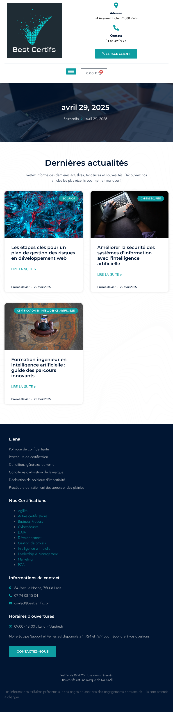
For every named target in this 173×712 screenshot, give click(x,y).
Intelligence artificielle (34, 548)
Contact (116, 35)
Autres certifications (32, 516)
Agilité (22, 510)
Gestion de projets (32, 543)
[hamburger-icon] (71, 71)
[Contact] (116, 28)
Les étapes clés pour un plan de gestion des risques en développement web (43, 253)
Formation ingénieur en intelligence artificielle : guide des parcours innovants (39, 367)
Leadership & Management (38, 553)
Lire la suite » (23, 269)
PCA (21, 564)
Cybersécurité (28, 526)
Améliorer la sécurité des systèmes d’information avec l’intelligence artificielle (126, 255)
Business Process (30, 521)
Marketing (25, 559)
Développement (29, 537)
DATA (22, 532)
